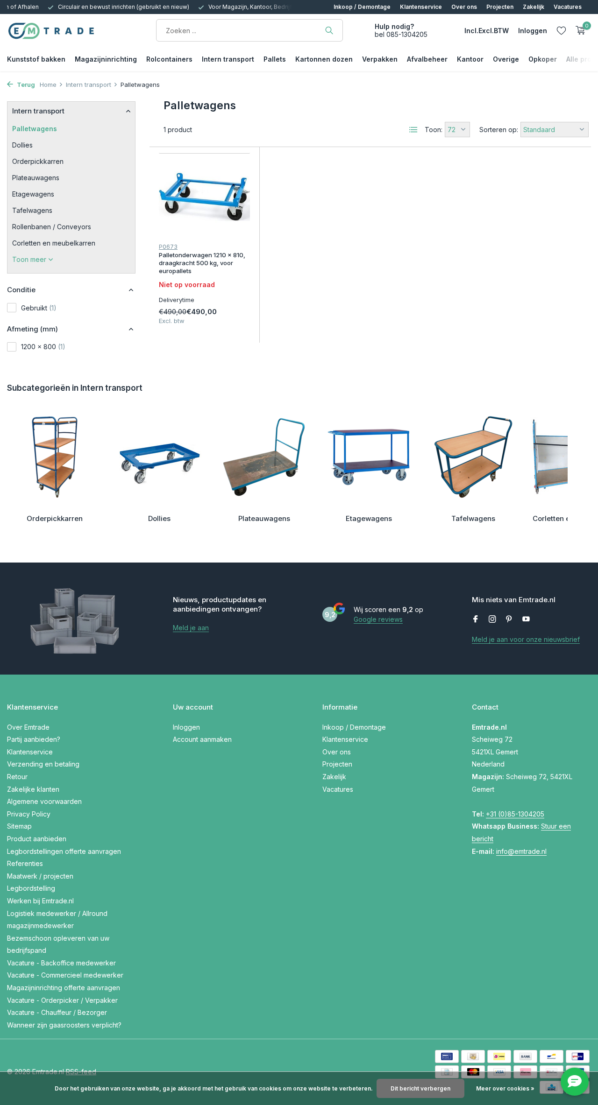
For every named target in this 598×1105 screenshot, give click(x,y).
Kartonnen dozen (324, 59)
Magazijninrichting (106, 59)
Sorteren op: (498, 130)
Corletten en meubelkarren (53, 243)
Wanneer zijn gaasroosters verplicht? (64, 1025)
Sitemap (19, 826)
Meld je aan (191, 628)
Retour (17, 777)
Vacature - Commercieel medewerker (65, 975)
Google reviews (378, 619)
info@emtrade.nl (521, 851)
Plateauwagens (35, 178)
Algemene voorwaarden (44, 801)
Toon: (433, 130)
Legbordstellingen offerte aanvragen (64, 851)
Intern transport (228, 59)
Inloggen (186, 727)
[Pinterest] (509, 619)
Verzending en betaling (43, 764)
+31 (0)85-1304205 (515, 814)
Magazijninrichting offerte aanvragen (63, 988)
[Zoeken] (329, 30)
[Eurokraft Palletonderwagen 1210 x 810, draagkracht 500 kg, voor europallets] (204, 197)
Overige (506, 59)
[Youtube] (526, 619)
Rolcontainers (169, 59)
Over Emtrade (28, 727)
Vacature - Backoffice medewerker (61, 963)
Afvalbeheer (427, 59)
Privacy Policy (28, 814)
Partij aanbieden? (33, 739)
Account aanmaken (202, 739)
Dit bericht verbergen (420, 1088)
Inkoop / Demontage (362, 6)
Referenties (25, 863)
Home (48, 84)
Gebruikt (39, 308)
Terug (25, 84)
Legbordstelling (31, 888)
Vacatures (568, 6)
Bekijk (228, 319)
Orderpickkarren (38, 161)
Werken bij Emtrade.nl (40, 901)
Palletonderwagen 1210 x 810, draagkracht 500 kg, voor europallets (202, 262)
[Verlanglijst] (561, 30)
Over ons (464, 6)
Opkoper (542, 59)
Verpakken (380, 59)
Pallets (274, 59)
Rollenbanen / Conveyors (51, 227)
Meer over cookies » (505, 1088)
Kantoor (470, 59)
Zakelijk (533, 6)
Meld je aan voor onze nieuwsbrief (526, 639)
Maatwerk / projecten (40, 876)
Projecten (499, 6)
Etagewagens (33, 194)
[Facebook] (475, 619)
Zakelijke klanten (33, 789)
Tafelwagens (32, 210)
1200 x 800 (43, 347)
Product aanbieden (36, 839)
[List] (413, 130)
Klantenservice (421, 6)
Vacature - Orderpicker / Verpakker (62, 1000)
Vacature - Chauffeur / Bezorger (57, 1012)
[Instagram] (492, 619)
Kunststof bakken (36, 59)
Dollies (22, 145)
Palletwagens (34, 129)
